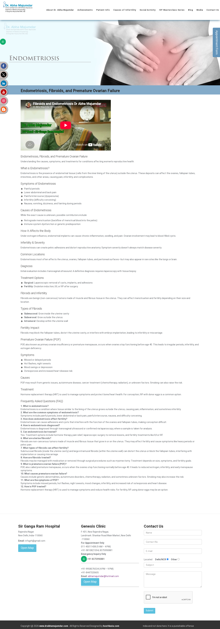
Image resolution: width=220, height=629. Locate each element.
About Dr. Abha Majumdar (60, 10)
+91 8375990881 (96, 559)
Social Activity (148, 10)
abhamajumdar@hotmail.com (103, 576)
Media (199, 10)
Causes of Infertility (124, 10)
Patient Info (103, 10)
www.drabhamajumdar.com (54, 626)
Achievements (85, 10)
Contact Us (212, 10)
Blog (190, 10)
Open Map (27, 547)
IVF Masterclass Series (172, 10)
